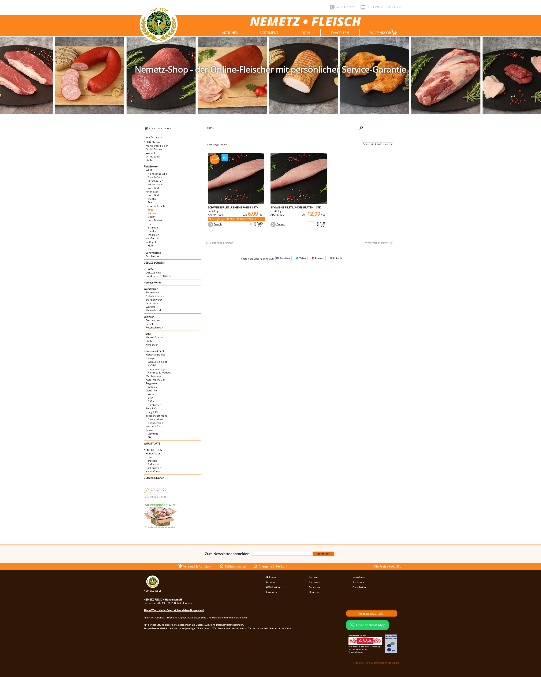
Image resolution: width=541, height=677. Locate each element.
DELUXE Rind (153, 272)
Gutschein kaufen (154, 478)
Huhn (151, 245)
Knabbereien (155, 423)
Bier (150, 397)
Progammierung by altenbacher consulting (375, 662)
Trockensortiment (156, 415)
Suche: (210, 127)
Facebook (314, 587)
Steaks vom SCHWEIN (158, 276)
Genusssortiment (154, 351)
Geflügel (151, 242)
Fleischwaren (151, 166)
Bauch (151, 217)
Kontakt (313, 577)
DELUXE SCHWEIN (154, 262)
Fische (149, 160)
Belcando (153, 464)
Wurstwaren (151, 289)
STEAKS (148, 269)
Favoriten (340, 32)
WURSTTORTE (152, 443)
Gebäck (152, 387)
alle (165, 490)
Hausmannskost (155, 354)
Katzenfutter (153, 471)
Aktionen (230, 32)
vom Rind (153, 195)
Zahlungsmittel (235, 566)
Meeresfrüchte (154, 337)
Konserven (152, 344)
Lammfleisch (153, 252)
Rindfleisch (152, 191)
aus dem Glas (154, 426)
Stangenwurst (154, 299)
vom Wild (153, 188)
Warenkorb (380, 32)
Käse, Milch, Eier (155, 380)
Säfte (151, 401)
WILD (149, 170)
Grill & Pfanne (152, 142)
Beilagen (151, 358)
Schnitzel (153, 227)
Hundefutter (153, 453)
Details (218, 224)
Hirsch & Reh (155, 181)
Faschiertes (152, 256)
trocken (152, 460)
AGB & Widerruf (274, 587)
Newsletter (358, 577)
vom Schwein (155, 220)
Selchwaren (153, 320)
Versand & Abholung (197, 566)
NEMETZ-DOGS (153, 450)
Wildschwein (155, 184)
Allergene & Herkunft (273, 566)
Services (270, 582)
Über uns (314, 592)
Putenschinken (154, 327)
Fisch (149, 341)
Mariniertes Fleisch (157, 146)
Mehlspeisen (153, 376)
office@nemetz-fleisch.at (384, 7)
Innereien (153, 235)
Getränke (151, 390)
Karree (152, 213)
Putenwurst (152, 292)
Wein (151, 394)
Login (305, 32)
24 (146, 490)
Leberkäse (152, 303)
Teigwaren (152, 383)
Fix (149, 437)
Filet (169, 128)
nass (150, 457)
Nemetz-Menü (152, 282)
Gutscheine (359, 587)
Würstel (150, 153)
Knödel (152, 365)
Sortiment (269, 32)
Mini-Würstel (153, 310)
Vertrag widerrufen (371, 613)
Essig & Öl (152, 412)
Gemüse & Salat (157, 362)
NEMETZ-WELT (152, 590)
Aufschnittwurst (155, 296)
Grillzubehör (153, 156)
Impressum (315, 582)
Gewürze (151, 430)
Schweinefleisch (155, 206)
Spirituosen (154, 405)
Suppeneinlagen (157, 369)
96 (158, 490)
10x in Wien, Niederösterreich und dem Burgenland (174, 610)
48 (152, 490)
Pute (150, 249)
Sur (150, 224)
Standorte (271, 592)
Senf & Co (151, 408)
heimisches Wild (157, 173)
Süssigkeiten (155, 419)
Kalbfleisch (152, 238)
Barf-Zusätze (153, 468)
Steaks (152, 199)
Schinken (149, 317)
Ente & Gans (155, 177)
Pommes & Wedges (159, 372)
